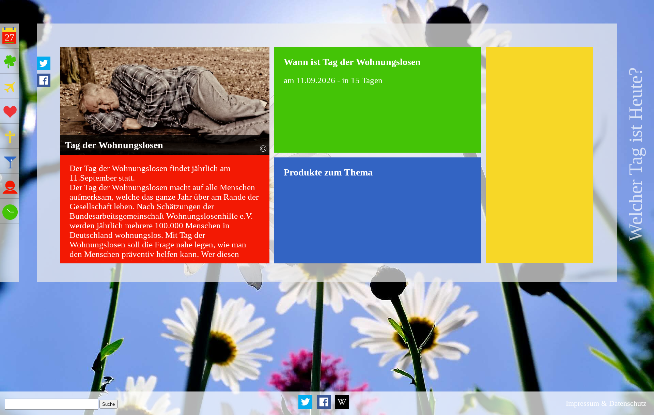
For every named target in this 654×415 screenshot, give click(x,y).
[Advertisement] (539, 155)
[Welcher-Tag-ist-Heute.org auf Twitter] (306, 407)
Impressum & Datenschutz (606, 403)
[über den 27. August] (342, 407)
